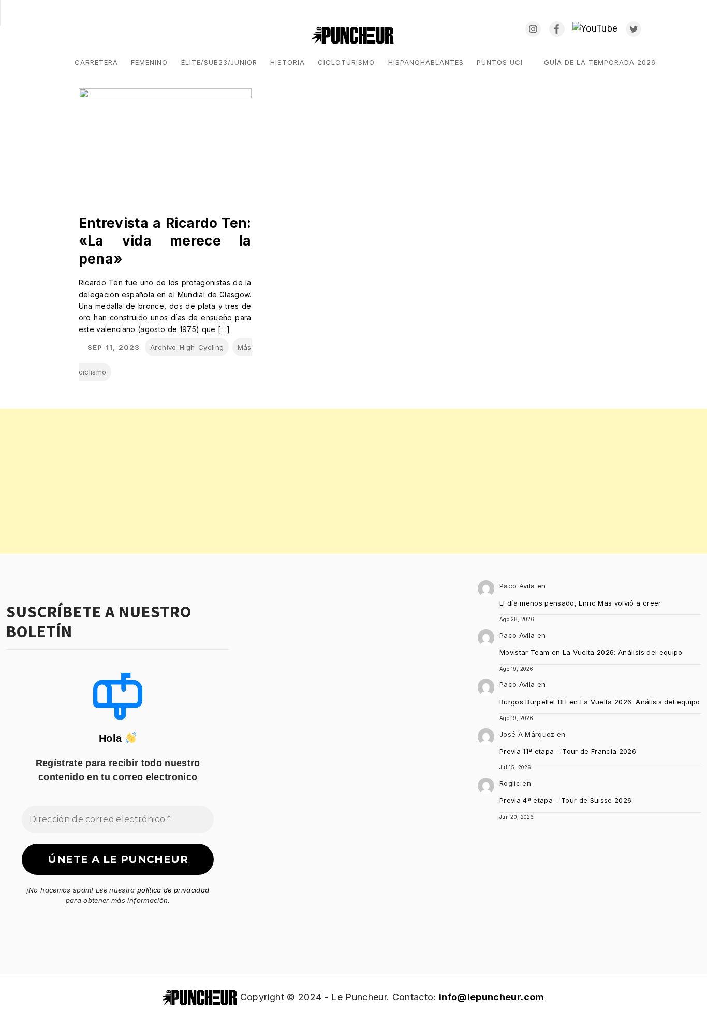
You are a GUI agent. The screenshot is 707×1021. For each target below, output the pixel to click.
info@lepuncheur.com (491, 996)
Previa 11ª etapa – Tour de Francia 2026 (567, 751)
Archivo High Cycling (187, 347)
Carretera (96, 62)
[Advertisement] (310, 481)
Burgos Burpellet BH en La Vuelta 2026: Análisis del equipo (599, 702)
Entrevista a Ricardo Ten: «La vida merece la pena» (165, 241)
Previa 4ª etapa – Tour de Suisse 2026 (565, 800)
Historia (287, 62)
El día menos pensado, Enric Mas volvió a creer (580, 603)
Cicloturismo (346, 62)
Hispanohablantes (426, 62)
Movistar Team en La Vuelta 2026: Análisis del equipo (591, 652)
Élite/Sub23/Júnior (219, 62)
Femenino (149, 62)
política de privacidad (173, 890)
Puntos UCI (500, 62)
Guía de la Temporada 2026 (600, 62)
